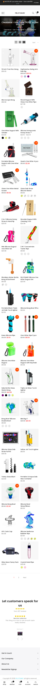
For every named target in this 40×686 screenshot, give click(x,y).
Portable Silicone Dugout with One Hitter (10, 162)
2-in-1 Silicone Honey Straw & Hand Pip (9, 220)
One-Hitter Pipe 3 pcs (29, 335)
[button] (18, 638)
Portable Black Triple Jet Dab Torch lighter (9, 309)
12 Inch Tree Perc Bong (10, 69)
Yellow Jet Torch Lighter (29, 449)
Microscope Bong (8, 100)
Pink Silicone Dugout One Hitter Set (9, 248)
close (36, 2)
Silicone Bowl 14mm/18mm (25, 505)
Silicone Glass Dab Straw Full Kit (8, 450)
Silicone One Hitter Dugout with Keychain (29, 362)
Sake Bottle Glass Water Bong (8, 389)
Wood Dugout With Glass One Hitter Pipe (28, 101)
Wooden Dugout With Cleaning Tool (29, 220)
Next (24, 577)
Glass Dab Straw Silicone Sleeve (27, 190)
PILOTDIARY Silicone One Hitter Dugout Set (29, 278)
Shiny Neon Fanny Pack (10, 562)
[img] (20, 608)
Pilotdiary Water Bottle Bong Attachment (10, 278)
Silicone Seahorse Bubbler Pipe (27, 532)
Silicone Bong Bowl (8, 504)
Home (19, 27)
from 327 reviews (20, 611)
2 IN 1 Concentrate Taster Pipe (27, 248)
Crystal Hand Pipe (27, 562)
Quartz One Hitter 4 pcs (29, 161)
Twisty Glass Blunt (8, 477)
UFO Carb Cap (7, 531)
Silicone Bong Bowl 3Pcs (29, 308)
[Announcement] (18, 3)
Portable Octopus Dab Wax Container (29, 478)
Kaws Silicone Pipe (8, 335)
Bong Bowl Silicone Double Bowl (8, 420)
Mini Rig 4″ (24, 419)
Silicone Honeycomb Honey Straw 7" (28, 132)
